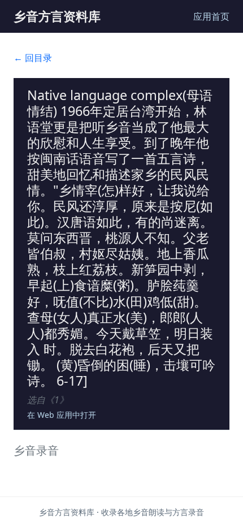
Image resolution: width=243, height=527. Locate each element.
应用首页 (211, 16)
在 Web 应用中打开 (61, 414)
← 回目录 (33, 57)
